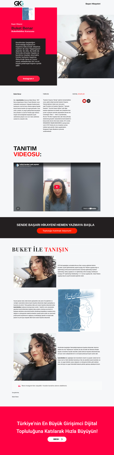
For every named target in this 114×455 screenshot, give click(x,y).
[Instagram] (89, 101)
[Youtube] (84, 101)
